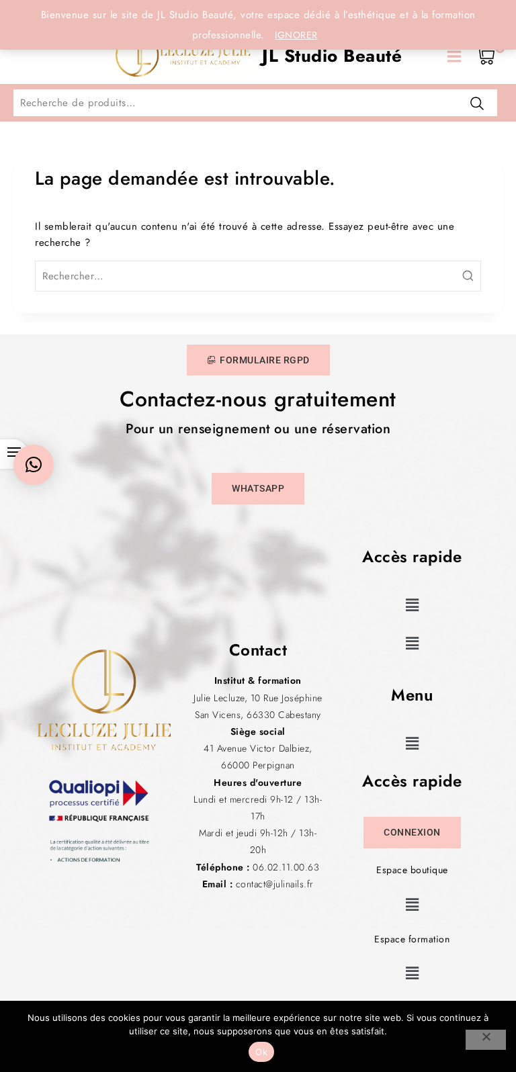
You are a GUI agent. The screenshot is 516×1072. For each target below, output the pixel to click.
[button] (412, 604)
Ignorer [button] (296, 35)
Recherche (477, 103)
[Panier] (486, 56)
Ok (261, 1051)
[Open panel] (28, 56)
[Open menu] (454, 56)
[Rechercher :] (258, 276)
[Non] (486, 1040)
